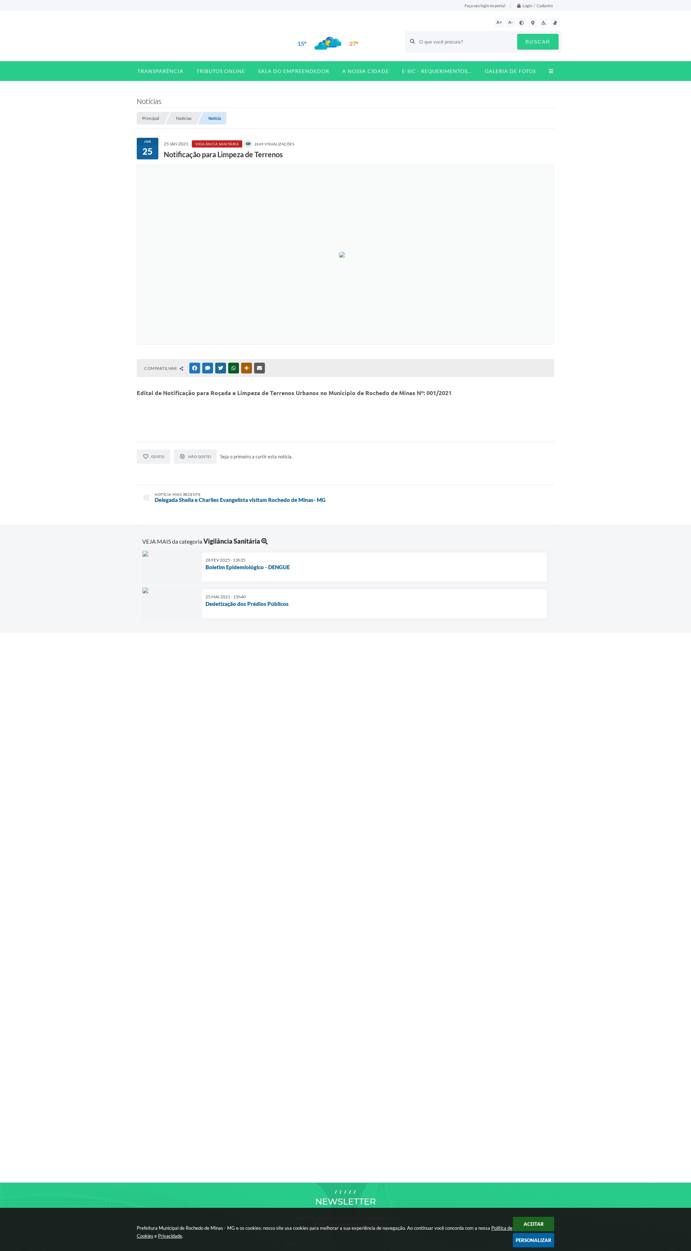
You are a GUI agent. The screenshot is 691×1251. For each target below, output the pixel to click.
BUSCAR (537, 42)
